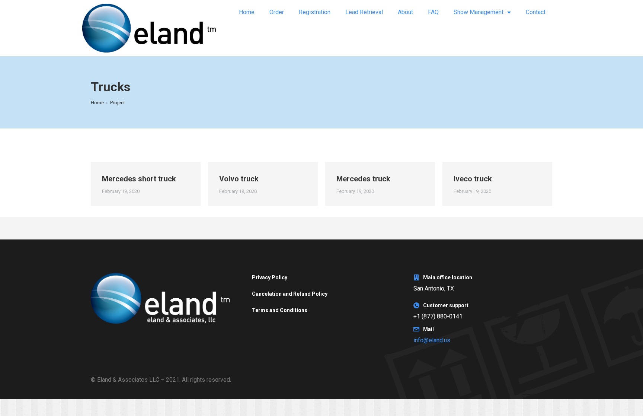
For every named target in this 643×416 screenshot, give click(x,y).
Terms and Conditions (279, 310)
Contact (536, 12)
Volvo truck (239, 178)
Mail (428, 329)
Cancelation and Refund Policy (289, 294)
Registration (314, 12)
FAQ (433, 12)
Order (276, 12)
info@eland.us (431, 340)
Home (247, 12)
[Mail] (416, 329)
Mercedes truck (363, 178)
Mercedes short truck (139, 178)
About (405, 12)
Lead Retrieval (364, 12)
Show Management (478, 12)
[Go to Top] (631, 404)
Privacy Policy (269, 277)
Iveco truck (473, 178)
